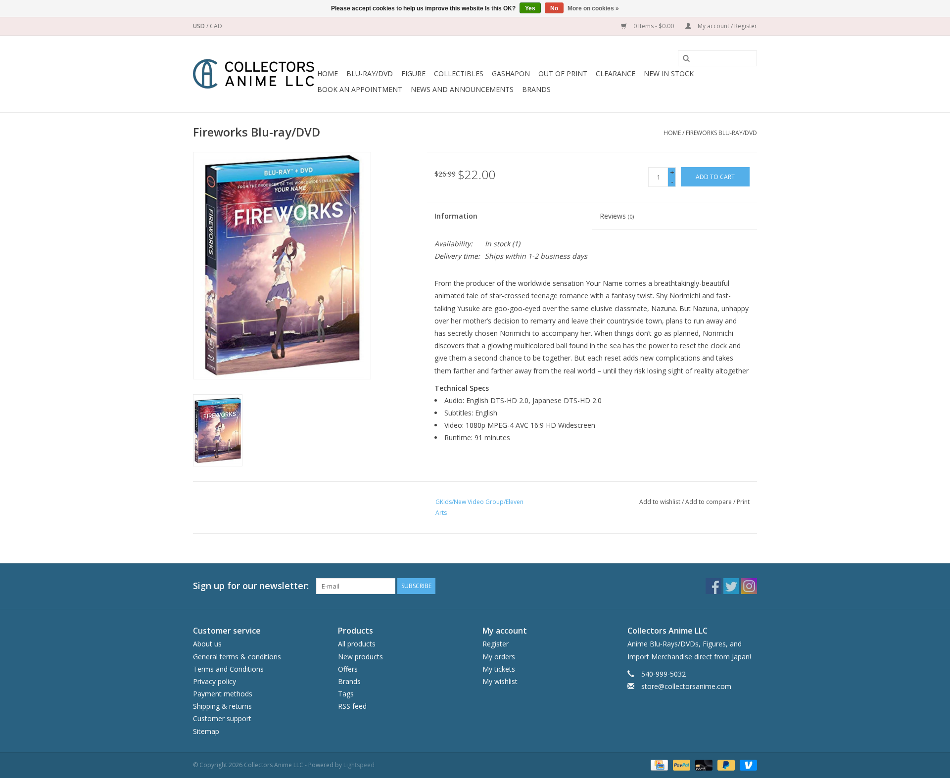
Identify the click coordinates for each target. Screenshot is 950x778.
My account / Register (726, 26)
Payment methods (222, 693)
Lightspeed (359, 765)
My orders (498, 656)
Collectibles (458, 73)
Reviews (617, 216)
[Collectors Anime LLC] (253, 74)
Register (495, 643)
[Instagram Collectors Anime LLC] (749, 586)
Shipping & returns (222, 706)
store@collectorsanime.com (686, 686)
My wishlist (500, 681)
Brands (536, 89)
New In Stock (669, 73)
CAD (216, 26)
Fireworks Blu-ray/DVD (721, 133)
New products (360, 656)
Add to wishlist (659, 502)
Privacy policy (214, 681)
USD (199, 26)
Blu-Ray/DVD (369, 73)
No (554, 8)
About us (207, 643)
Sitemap (206, 731)
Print (743, 502)
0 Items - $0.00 (653, 26)
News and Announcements (462, 89)
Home (327, 73)
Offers (348, 669)
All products (357, 643)
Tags (346, 693)
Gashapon (511, 73)
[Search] (683, 58)
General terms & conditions (237, 656)
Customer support (222, 718)
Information (455, 216)
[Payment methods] (658, 764)
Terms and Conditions (228, 669)
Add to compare (709, 502)
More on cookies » (593, 8)
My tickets (498, 669)
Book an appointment (359, 89)
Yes (530, 8)
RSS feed (352, 706)
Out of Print (562, 73)
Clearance (615, 73)
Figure (413, 73)
